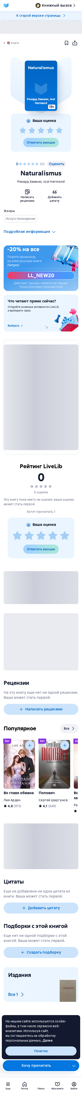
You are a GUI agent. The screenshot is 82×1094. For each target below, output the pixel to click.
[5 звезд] (59, 130)
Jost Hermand (54, 182)
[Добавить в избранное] (66, 43)
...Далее (47, 1040)
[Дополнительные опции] (74, 1065)
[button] (41, 86)
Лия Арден (12, 800)
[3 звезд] (41, 130)
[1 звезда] (22, 130)
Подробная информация (27, 231)
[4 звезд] (50, 130)
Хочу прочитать (36, 1065)
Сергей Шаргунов (53, 800)
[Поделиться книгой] (74, 43)
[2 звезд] (32, 130)
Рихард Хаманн (29, 182)
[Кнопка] (29, 745)
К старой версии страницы (38, 15)
